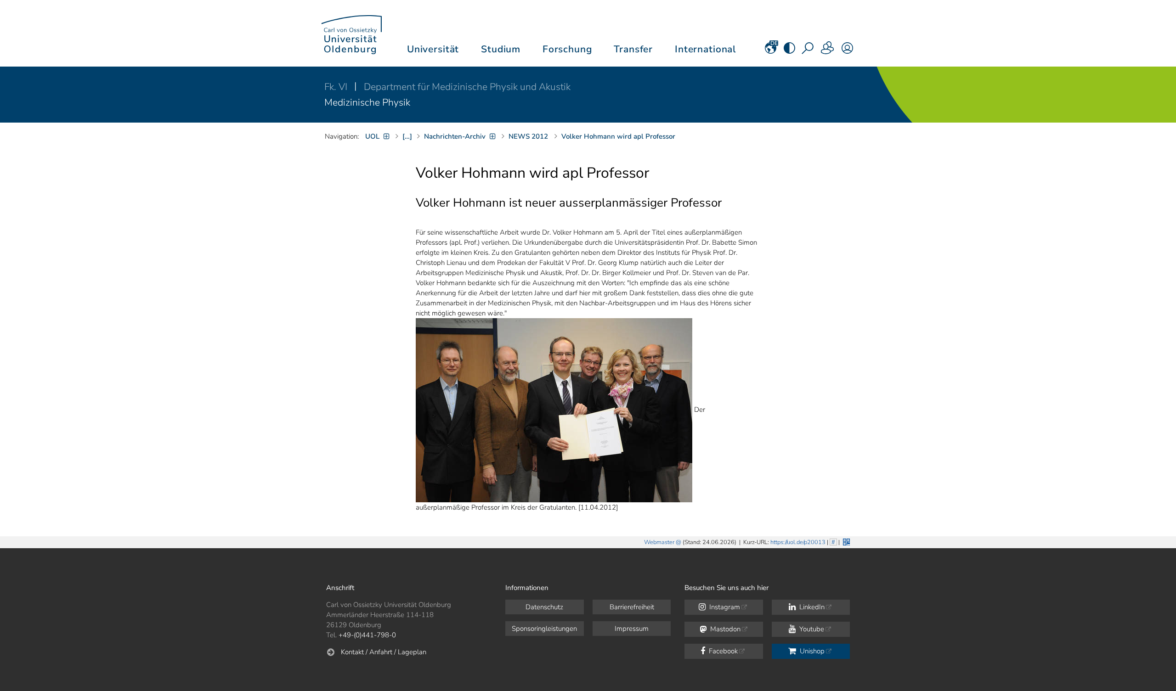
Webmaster (659, 542)
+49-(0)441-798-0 (367, 635)
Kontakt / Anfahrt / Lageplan (383, 652)
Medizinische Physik (367, 102)
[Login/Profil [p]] (847, 51)
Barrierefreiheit (632, 607)
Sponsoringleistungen (544, 628)
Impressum (632, 628)
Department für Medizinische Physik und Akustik (467, 86)
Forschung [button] (567, 49)
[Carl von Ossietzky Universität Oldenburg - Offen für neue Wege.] (351, 33)
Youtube (810, 629)
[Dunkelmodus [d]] (789, 51)
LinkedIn (811, 607)
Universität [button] (433, 49)
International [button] (705, 49)
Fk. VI (337, 86)
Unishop (811, 651)
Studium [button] (500, 49)
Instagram (723, 607)
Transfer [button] (633, 49)
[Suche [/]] (808, 51)
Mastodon (724, 629)
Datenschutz (544, 607)
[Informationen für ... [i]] (828, 51)
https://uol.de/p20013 (797, 542)
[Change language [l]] (770, 51)
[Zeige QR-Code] (845, 541)
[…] (407, 136)
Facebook (722, 651)
